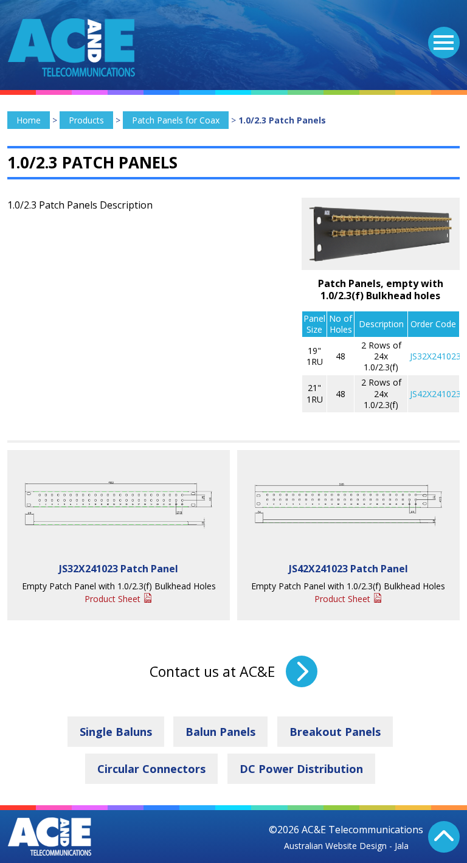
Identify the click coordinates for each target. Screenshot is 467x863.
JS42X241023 (435, 394)
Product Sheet (112, 599)
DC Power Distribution (301, 768)
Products (86, 120)
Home (28, 120)
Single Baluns (116, 731)
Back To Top (444, 837)
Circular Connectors (151, 768)
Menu (444, 42)
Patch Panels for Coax (176, 120)
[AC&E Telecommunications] (71, 47)
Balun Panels (220, 731)
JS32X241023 (435, 356)
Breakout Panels (335, 731)
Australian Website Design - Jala (346, 845)
